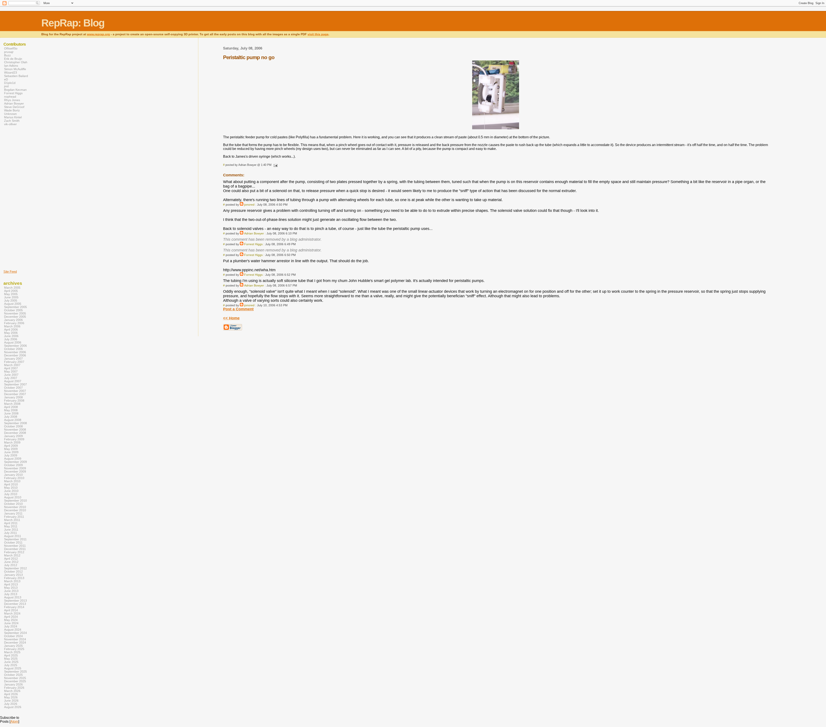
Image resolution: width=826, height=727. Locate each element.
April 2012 (11, 558)
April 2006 (11, 329)
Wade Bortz (12, 110)
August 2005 (12, 303)
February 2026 (14, 687)
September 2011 (15, 539)
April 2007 (11, 368)
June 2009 (11, 452)
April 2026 (11, 694)
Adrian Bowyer (254, 233)
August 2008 (12, 420)
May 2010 (11, 487)
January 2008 (13, 397)
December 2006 (15, 355)
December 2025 (15, 681)
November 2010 (15, 507)
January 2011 (13, 513)
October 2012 (13, 571)
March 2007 (12, 365)
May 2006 (11, 332)
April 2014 (11, 610)
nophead (10, 96)
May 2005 (11, 294)
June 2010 (11, 491)
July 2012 (10, 565)
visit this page (318, 34)
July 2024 (10, 626)
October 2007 (13, 387)
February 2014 (14, 607)
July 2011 (10, 532)
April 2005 (11, 291)
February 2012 (14, 552)
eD (6, 79)
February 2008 (14, 400)
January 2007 (13, 358)
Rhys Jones (12, 100)
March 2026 (12, 691)
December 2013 (15, 603)
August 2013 (12, 597)
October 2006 (13, 349)
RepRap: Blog (72, 23)
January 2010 (13, 474)
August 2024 (12, 629)
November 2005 (15, 313)
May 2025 (11, 658)
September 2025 (15, 671)
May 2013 (11, 587)
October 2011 (13, 542)
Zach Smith (12, 120)
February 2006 (14, 323)
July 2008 (10, 416)
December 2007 (15, 394)
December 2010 (15, 510)
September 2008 (15, 423)
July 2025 (10, 665)
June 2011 (11, 529)
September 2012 (15, 568)
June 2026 (11, 700)
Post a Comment (238, 309)
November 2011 (15, 545)
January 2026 (13, 684)
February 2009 (14, 439)
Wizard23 (10, 72)
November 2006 (15, 352)
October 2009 (13, 465)
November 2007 (15, 391)
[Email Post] (274, 164)
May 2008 (11, 410)
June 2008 (11, 413)
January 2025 (13, 645)
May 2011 (10, 526)
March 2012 (12, 555)
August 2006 (12, 342)
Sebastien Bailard (16, 76)
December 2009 (15, 471)
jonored (249, 204)
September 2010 (15, 500)
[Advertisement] (16, 197)
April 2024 (11, 616)
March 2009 (12, 442)
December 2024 (15, 642)
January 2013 (13, 574)
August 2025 (12, 668)
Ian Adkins (11, 65)
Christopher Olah (15, 62)
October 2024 (13, 636)
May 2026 (11, 697)
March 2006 (12, 326)
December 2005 (15, 316)
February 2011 (14, 516)
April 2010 (11, 484)
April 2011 (11, 523)
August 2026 (12, 707)
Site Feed (10, 271)
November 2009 (15, 468)
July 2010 (10, 494)
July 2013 (10, 594)
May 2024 (11, 620)
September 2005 (15, 307)
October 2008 (13, 426)
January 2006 (13, 320)
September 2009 (15, 462)
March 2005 (12, 287)
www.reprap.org (98, 34)
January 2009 (13, 436)
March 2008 (12, 403)
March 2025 (12, 652)
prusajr (9, 52)
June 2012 (11, 562)
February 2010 (14, 478)
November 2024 (15, 639)
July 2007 (10, 378)
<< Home (231, 318)
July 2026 (10, 703)
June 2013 (11, 591)
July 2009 (10, 455)
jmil (6, 86)
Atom (14, 721)
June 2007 (11, 374)
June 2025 (11, 662)
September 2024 (15, 633)
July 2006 (10, 339)
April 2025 (11, 655)
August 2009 (12, 458)
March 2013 (12, 581)
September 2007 (15, 384)
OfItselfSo (10, 48)
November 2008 (15, 429)
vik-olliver (10, 124)
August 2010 (12, 497)
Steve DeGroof (14, 107)
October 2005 (13, 310)
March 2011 (12, 520)
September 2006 (15, 345)
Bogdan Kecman (15, 89)
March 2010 (12, 481)
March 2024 (12, 613)
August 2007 (12, 381)
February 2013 (14, 578)
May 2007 (11, 371)
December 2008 (15, 432)
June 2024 (11, 623)
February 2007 (14, 362)
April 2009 (11, 445)
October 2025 (13, 674)
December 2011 (15, 549)
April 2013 (11, 584)
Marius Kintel (13, 117)
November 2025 (15, 678)
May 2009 (11, 449)
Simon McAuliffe (15, 69)
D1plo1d (9, 83)
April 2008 (11, 407)
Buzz (7, 55)
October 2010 (13, 503)
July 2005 (10, 300)
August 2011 (12, 536)
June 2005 (11, 297)
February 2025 (14, 649)
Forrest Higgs (253, 244)
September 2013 (15, 600)
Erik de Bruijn (13, 58)
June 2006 (11, 336)
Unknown (10, 114)
